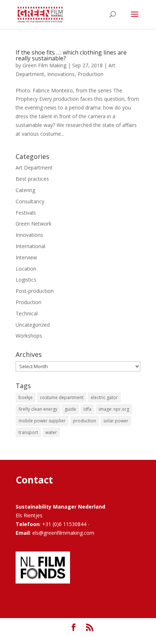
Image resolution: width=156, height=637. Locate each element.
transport (28, 432)
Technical (27, 313)
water (51, 432)
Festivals (26, 212)
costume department (61, 397)
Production (90, 74)
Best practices (32, 178)
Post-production (35, 290)
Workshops (29, 335)
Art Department (34, 167)
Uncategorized (33, 324)
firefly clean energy (38, 409)
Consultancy (30, 201)
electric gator (104, 397)
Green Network (34, 223)
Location (26, 268)
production (84, 421)
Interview (26, 257)
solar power (115, 421)
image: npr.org (114, 409)
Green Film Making (44, 65)
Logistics (26, 279)
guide (70, 409)
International (30, 246)
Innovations (61, 74)
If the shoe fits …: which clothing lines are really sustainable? (71, 55)
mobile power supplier (42, 421)
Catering (25, 190)
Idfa (87, 409)
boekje (26, 397)
